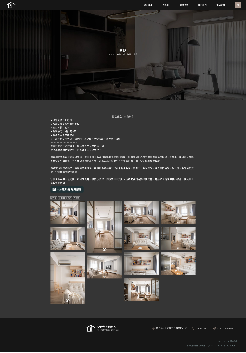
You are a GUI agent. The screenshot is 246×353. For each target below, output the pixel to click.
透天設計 (127, 54)
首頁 (111, 54)
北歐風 (76, 198)
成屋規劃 (62, 198)
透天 (69, 198)
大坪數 (53, 198)
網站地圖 (233, 341)
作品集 (118, 54)
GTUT (228, 341)
